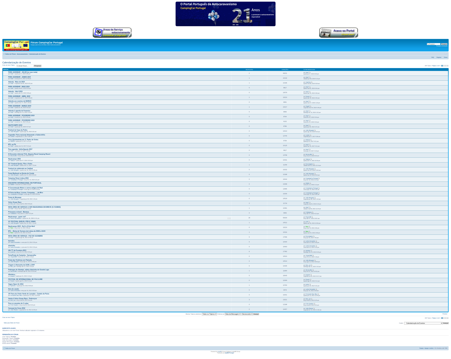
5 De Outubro (14, 305)
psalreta (12, 252)
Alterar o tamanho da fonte (445, 54)
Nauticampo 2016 (14, 159)
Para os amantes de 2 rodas (18, 303)
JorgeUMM (13, 257)
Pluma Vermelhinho (15, 218)
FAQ (432, 57)
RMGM (12, 141)
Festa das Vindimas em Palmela (20, 260)
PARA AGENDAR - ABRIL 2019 (19, 96)
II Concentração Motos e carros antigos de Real (25, 188)
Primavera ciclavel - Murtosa (18, 212)
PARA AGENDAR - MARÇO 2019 (19, 106)
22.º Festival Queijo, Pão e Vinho (20, 164)
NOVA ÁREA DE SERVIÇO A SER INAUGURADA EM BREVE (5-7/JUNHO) (34, 207)
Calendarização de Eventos (37, 54)
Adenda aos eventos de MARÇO (19, 101)
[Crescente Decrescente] (250, 314)
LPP (307, 221)
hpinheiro (13, 285)
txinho (307, 284)
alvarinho (11, 245)
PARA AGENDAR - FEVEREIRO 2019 (21, 115)
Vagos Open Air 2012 (15, 284)
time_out (12, 204)
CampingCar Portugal (16, 179)
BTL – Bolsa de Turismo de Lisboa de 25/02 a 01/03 (26, 231)
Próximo (445, 314)
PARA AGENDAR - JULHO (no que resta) (22, 72)
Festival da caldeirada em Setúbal (20, 168)
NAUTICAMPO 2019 (15, 125)
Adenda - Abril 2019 (15, 91)
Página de (436, 65)
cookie (12, 136)
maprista (308, 82)
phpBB (219, 351)
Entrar (445, 57)
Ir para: (401, 323)
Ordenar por (221, 314)
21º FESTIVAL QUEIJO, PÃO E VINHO (22, 221)
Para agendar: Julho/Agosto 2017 (20, 149)
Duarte (308, 96)
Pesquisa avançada (441, 46)
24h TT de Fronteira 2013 (17, 250)
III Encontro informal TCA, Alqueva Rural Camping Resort (29, 154)
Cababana (13, 213)
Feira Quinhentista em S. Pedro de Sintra (23, 139)
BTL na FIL (12, 144)
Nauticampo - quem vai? (17, 217)
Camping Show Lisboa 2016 (18, 178)
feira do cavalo (13, 289)
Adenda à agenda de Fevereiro (19, 111)
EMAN (12, 184)
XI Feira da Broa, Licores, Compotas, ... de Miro (25, 192)
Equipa (421, 348)
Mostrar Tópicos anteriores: (194, 314)
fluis (11, 228)
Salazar (12, 160)
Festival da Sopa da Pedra (17, 130)
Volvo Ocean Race (14, 202)
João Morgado (14, 131)
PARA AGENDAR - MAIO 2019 (18, 87)
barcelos (11, 241)
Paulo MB (308, 217)
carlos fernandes (15, 242)
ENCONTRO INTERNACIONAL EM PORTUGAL (24, 183)
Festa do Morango (14, 197)
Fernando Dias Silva (16, 295)
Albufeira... (12, 274)
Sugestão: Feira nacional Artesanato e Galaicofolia (26, 135)
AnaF (12, 73)
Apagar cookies (429, 348)
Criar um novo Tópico (8, 65)
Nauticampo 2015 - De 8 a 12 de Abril (21, 226)
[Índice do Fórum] (17, 45)
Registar (439, 57)
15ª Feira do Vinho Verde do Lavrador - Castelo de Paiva (28, 294)
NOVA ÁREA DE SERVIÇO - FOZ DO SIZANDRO (25, 236)
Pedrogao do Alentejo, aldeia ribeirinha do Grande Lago (28, 270)
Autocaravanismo (22, 54)
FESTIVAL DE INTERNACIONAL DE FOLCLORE (25, 279)
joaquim (12, 276)
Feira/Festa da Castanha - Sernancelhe (22, 255)
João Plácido (14, 309)
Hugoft (307, 106)
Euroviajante (309, 164)
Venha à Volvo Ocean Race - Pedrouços (22, 298)
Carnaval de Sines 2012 (16, 308)
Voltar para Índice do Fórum (11, 323)
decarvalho (13, 155)
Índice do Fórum (11, 54)
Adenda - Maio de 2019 (16, 82)
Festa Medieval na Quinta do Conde (21, 173)
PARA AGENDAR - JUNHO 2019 (19, 77)
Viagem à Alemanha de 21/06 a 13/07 (21, 265)
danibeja (308, 250)
